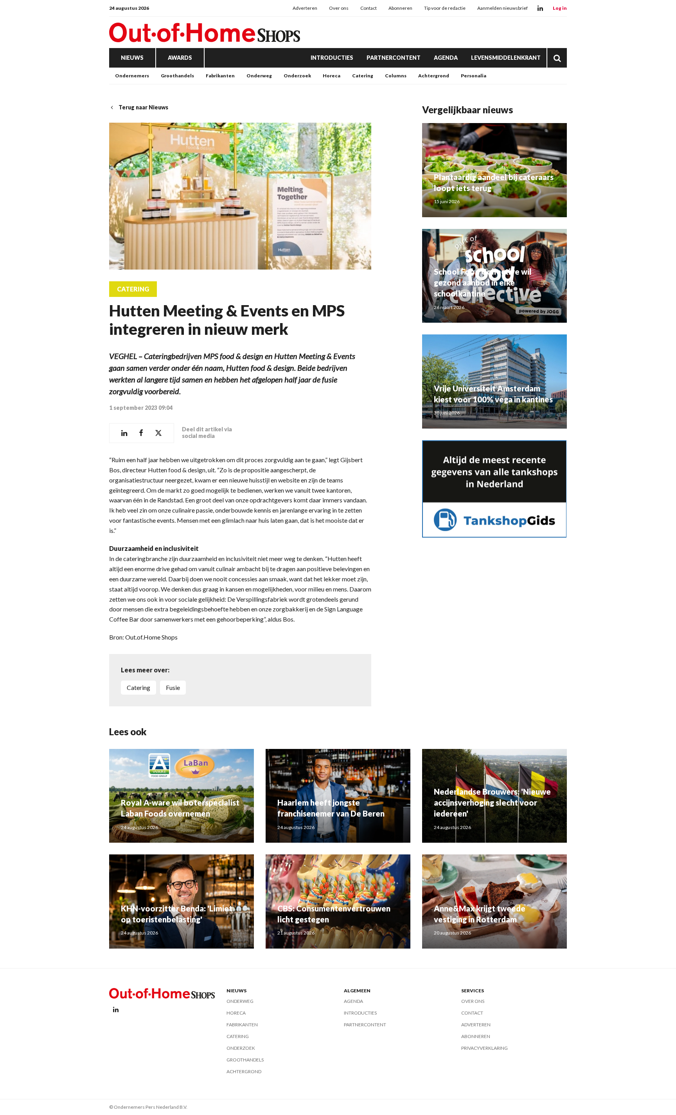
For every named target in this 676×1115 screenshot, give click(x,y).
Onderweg (259, 76)
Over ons (339, 8)
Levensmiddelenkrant (506, 57)
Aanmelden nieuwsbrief (502, 8)
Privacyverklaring (484, 1048)
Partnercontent (394, 57)
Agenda (446, 57)
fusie (173, 687)
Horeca (331, 76)
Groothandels (177, 76)
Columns (395, 76)
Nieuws (132, 57)
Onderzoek (297, 76)
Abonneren (400, 8)
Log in (560, 8)
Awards (180, 57)
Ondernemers (132, 76)
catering (138, 687)
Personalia (473, 76)
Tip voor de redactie (445, 8)
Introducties (332, 57)
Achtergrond (433, 76)
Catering (362, 76)
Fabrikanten (220, 76)
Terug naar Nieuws (143, 107)
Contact (368, 8)
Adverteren (305, 8)
